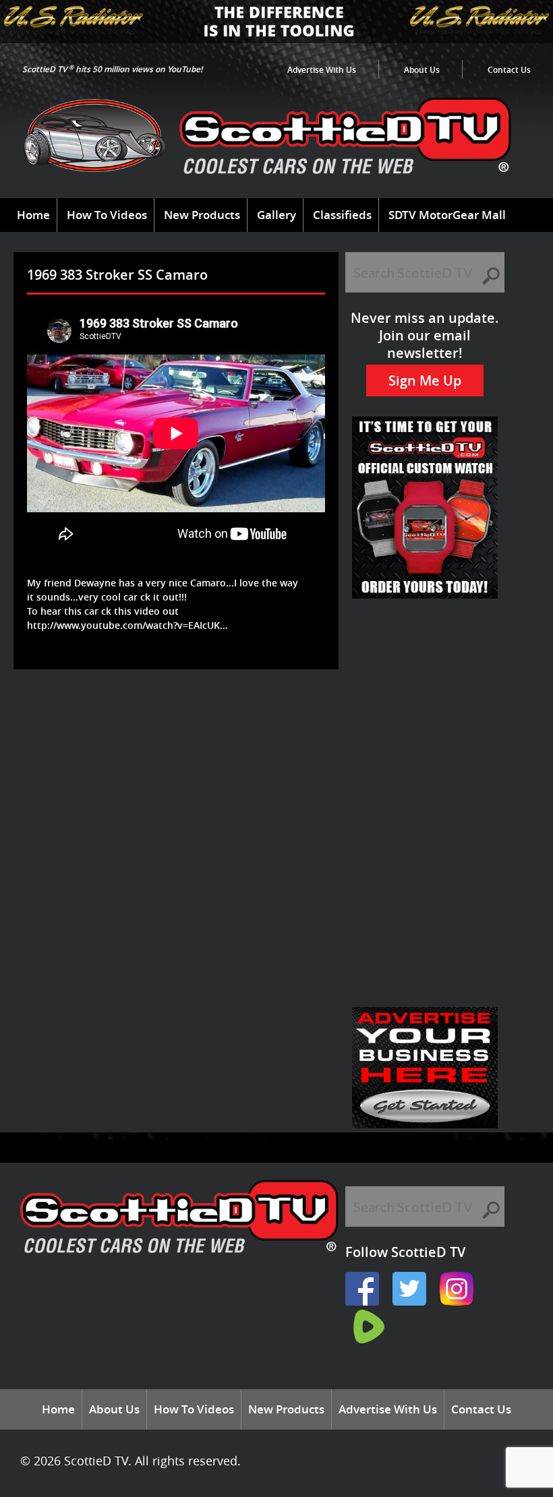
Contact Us (509, 69)
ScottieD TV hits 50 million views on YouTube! (112, 69)
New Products (202, 214)
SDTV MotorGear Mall (447, 214)
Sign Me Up (424, 380)
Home (33, 214)
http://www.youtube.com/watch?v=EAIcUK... (127, 625)
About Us (422, 69)
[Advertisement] (265, 713)
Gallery (276, 214)
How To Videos (107, 214)
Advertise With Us (321, 69)
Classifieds (342, 214)
